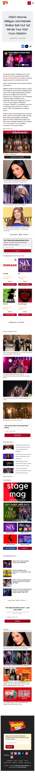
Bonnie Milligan (21, 78)
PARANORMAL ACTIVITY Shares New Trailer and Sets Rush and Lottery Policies (23, 464)
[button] (29, 3)
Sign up (17, 621)
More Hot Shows (10, 548)
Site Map (20, 762)
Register (20, 3)
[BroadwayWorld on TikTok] (23, 753)
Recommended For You (9, 556)
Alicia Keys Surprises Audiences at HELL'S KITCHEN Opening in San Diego (23, 471)
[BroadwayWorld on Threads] (26, 753)
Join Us (26, 760)
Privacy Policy (22, 767)
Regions (14, 762)
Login (25, 3)
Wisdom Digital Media (22, 765)
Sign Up (9, 747)
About (15, 760)
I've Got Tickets (10, 284)
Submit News (7, 762)
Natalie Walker (8, 78)
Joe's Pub (6, 123)
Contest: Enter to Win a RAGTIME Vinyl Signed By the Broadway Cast (15, 703)
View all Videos (7, 476)
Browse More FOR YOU (19, 234)
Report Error (27, 763)
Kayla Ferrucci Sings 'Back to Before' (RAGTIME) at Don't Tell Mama (23, 456)
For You (10, 128)
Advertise (9, 760)
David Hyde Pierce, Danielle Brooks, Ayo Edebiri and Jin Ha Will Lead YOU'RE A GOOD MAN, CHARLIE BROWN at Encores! (16, 684)
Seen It (10, 281)
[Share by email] (30, 46)
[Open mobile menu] (33, 3)
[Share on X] (26, 46)
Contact (20, 760)
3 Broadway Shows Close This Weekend (16, 665)
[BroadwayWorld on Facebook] (11, 753)
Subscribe (17, 435)
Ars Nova (16, 123)
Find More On (16, 322)
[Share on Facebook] (22, 46)
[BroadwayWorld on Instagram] (15, 753)
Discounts (25, 548)
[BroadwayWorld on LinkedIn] (19, 753)
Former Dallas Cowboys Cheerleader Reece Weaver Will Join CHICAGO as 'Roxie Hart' (17, 648)
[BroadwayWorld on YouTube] (11, 757)
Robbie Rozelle (8, 76)
